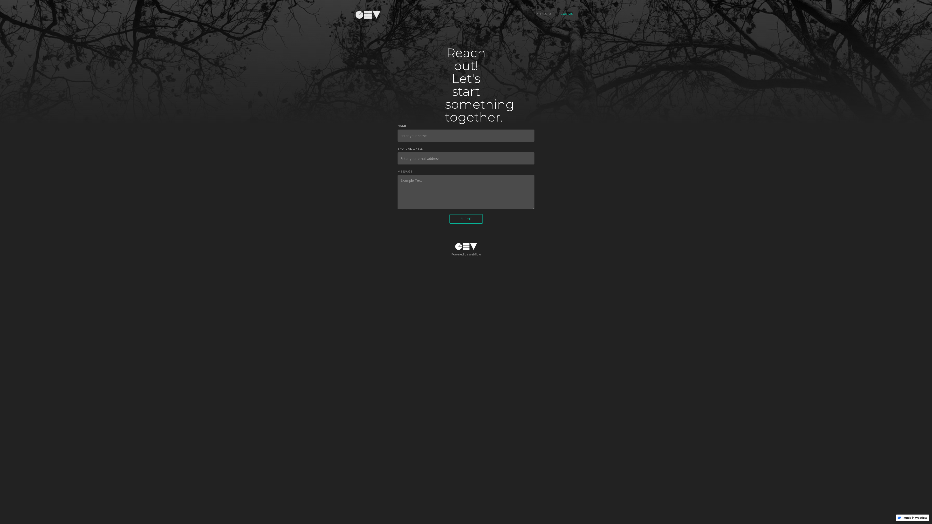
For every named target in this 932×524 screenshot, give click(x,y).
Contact (568, 13)
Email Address (410, 148)
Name (402, 126)
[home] (368, 14)
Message (405, 171)
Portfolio (542, 13)
